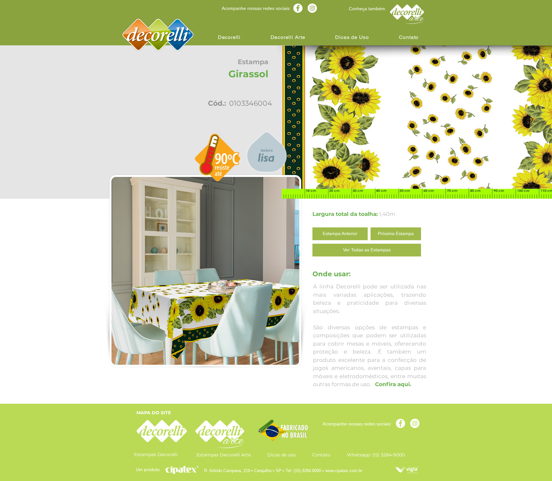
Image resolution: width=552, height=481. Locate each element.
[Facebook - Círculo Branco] (298, 8)
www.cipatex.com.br (343, 470)
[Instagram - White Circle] (312, 8)
